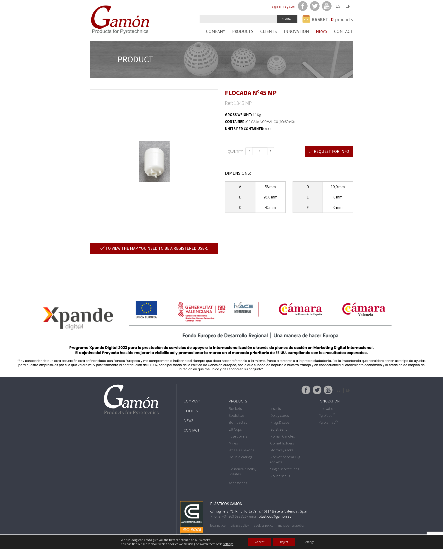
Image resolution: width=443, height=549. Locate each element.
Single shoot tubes (284, 468)
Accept (259, 542)
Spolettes (236, 415)
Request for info (331, 151)
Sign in (276, 6)
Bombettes (238, 422)
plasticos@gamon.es (275, 516)
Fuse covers (238, 436)
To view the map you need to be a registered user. (156, 248)
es (338, 6)
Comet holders (282, 443)
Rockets (235, 408)
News (321, 31)
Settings (309, 542)
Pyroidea (326, 415)
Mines (233, 443)
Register (289, 6)
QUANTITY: (235, 151)
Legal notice (217, 525)
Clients (268, 31)
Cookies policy (263, 525)
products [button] (332, 19)
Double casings (240, 456)
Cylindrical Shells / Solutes (243, 471)
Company (215, 31)
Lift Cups (235, 429)
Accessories (238, 482)
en (348, 6)
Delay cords (279, 415)
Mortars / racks (281, 450)
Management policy (291, 525)
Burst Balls (278, 429)
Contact (343, 31)
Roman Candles (282, 436)
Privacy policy (239, 525)
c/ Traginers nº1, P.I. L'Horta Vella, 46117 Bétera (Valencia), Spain (259, 511)
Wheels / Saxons (241, 450)
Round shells (280, 475)
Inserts (275, 408)
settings (228, 544)
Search (287, 19)
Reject (284, 542)
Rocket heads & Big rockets (285, 459)
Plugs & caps (279, 422)
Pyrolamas (328, 422)
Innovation (296, 31)
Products (242, 31)
